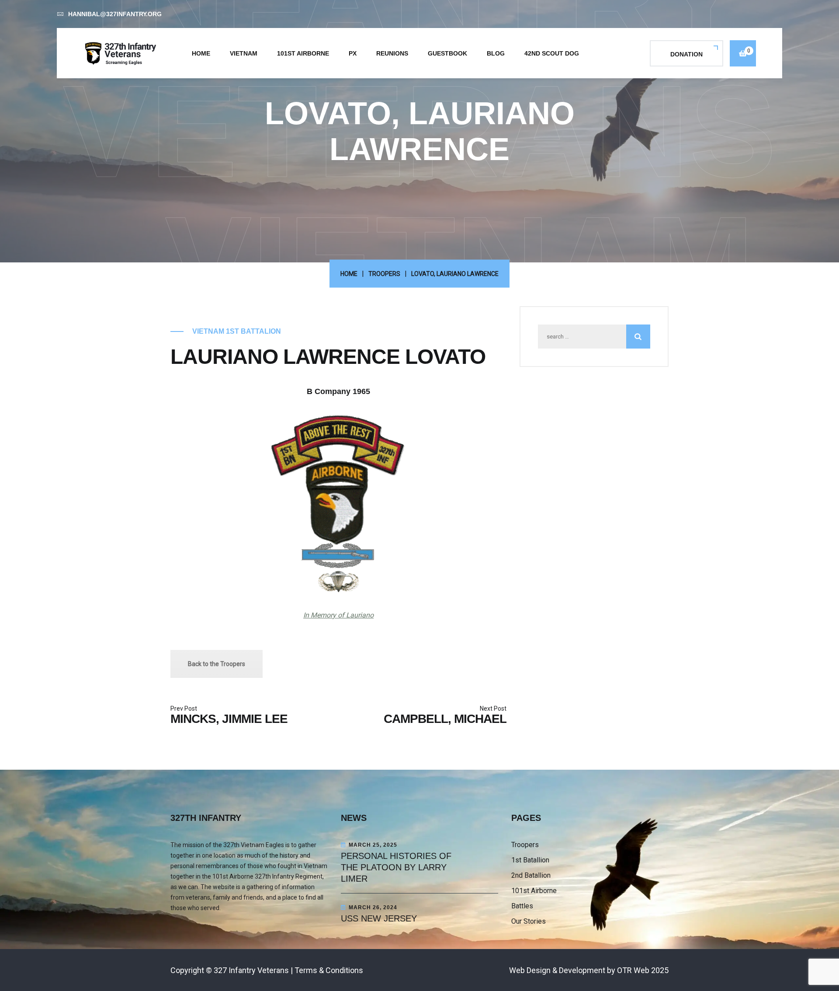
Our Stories (528, 921)
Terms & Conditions (329, 970)
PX (353, 53)
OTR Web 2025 (643, 970)
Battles (522, 906)
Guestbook (447, 53)
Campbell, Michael (445, 719)
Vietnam (243, 53)
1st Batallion (530, 860)
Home (201, 53)
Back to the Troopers (216, 663)
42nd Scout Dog (551, 53)
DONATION (686, 54)
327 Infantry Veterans (251, 970)
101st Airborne (303, 53)
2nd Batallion (531, 875)
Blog (496, 53)
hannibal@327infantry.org (115, 13)
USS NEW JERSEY (379, 918)
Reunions (392, 53)
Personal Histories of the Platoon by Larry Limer (396, 867)
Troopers (525, 845)
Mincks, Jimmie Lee (229, 719)
